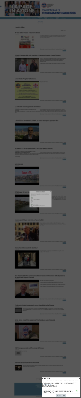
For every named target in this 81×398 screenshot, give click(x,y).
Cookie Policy (44, 384)
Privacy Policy (49, 384)
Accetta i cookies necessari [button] (61, 395)
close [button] (79, 378)
